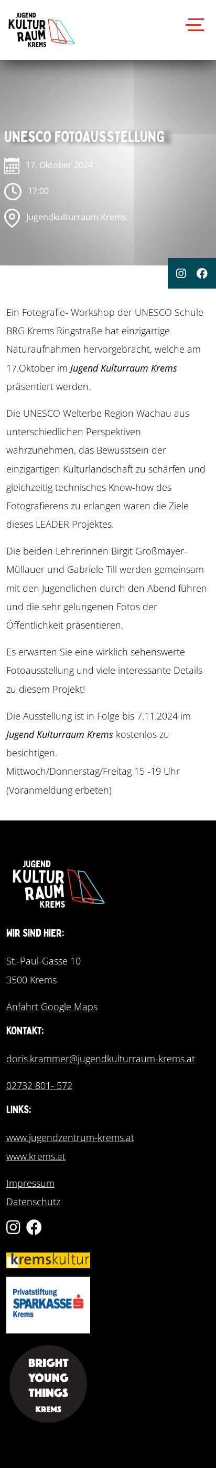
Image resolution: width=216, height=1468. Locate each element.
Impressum (30, 1183)
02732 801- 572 (39, 1085)
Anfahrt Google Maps (52, 1006)
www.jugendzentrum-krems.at (70, 1137)
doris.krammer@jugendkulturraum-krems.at (100, 1058)
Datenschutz (33, 1201)
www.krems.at (36, 1156)
